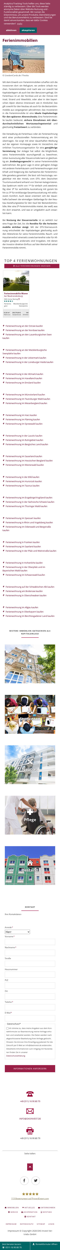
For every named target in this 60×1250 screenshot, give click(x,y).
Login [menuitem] (51, 1224)
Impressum (13, 1230)
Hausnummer (11, 969)
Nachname (10, 947)
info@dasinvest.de (30, 1118)
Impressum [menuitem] (11, 1224)
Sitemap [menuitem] (41, 1224)
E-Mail (8, 1012)
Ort (6, 991)
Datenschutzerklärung (15, 1055)
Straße (8, 958)
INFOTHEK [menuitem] (47, 1212)
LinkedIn (30, 1157)
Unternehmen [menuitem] (47, 1207)
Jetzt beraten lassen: (12, 1246)
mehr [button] (19, 23)
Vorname (10, 936)
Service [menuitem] (14, 1212)
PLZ (6, 980)
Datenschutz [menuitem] (27, 1224)
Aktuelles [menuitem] (29, 1207)
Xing (34, 1157)
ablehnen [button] (11, 30)
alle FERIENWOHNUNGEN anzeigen (33, 266)
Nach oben (30, 1167)
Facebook (21, 1157)
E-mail (39, 1157)
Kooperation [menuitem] (30, 1212)
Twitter (25, 1157)
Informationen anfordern (30, 1068)
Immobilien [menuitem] (13, 1207)
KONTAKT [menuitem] (31, 1216)
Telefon (9, 1002)
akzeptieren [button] (28, 30)
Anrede (9, 927)
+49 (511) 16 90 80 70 (30, 1101)
